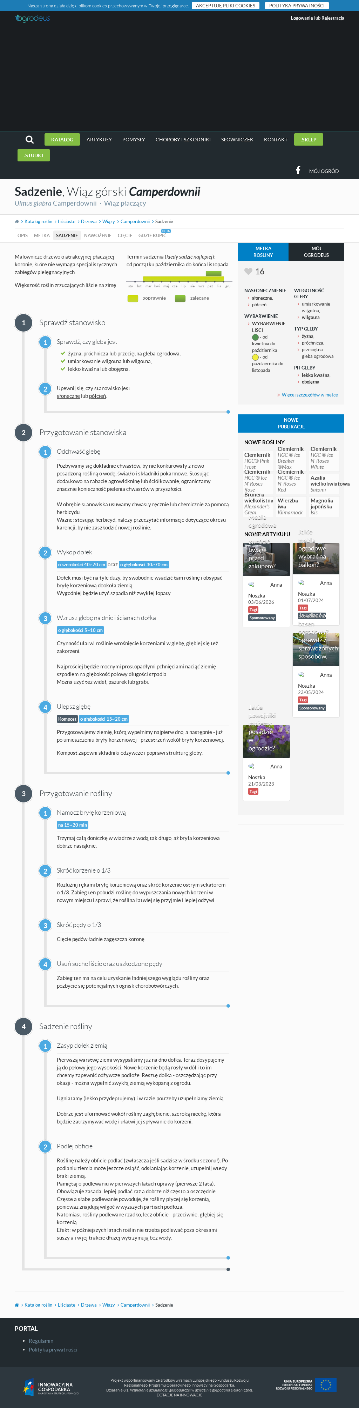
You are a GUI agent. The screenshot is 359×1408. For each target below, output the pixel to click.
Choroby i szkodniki (183, 139)
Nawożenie (97, 235)
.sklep (309, 139)
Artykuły (99, 139)
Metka (42, 235)
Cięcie (125, 235)
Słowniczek (237, 139)
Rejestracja (332, 18)
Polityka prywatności (297, 5)
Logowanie (302, 18)
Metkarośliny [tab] (263, 252)
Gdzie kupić (152, 235)
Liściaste (66, 221)
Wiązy (108, 221)
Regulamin (41, 1340)
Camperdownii (135, 221)
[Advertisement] (179, 78)
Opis (23, 235)
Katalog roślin (38, 221)
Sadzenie (67, 235)
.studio (33, 155)
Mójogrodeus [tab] (316, 252)
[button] (29, 139)
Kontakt (275, 139)
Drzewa (89, 221)
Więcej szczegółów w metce (310, 395)
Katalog (62, 139)
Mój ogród (324, 171)
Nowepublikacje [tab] (291, 423)
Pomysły (133, 139)
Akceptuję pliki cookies (225, 5)
